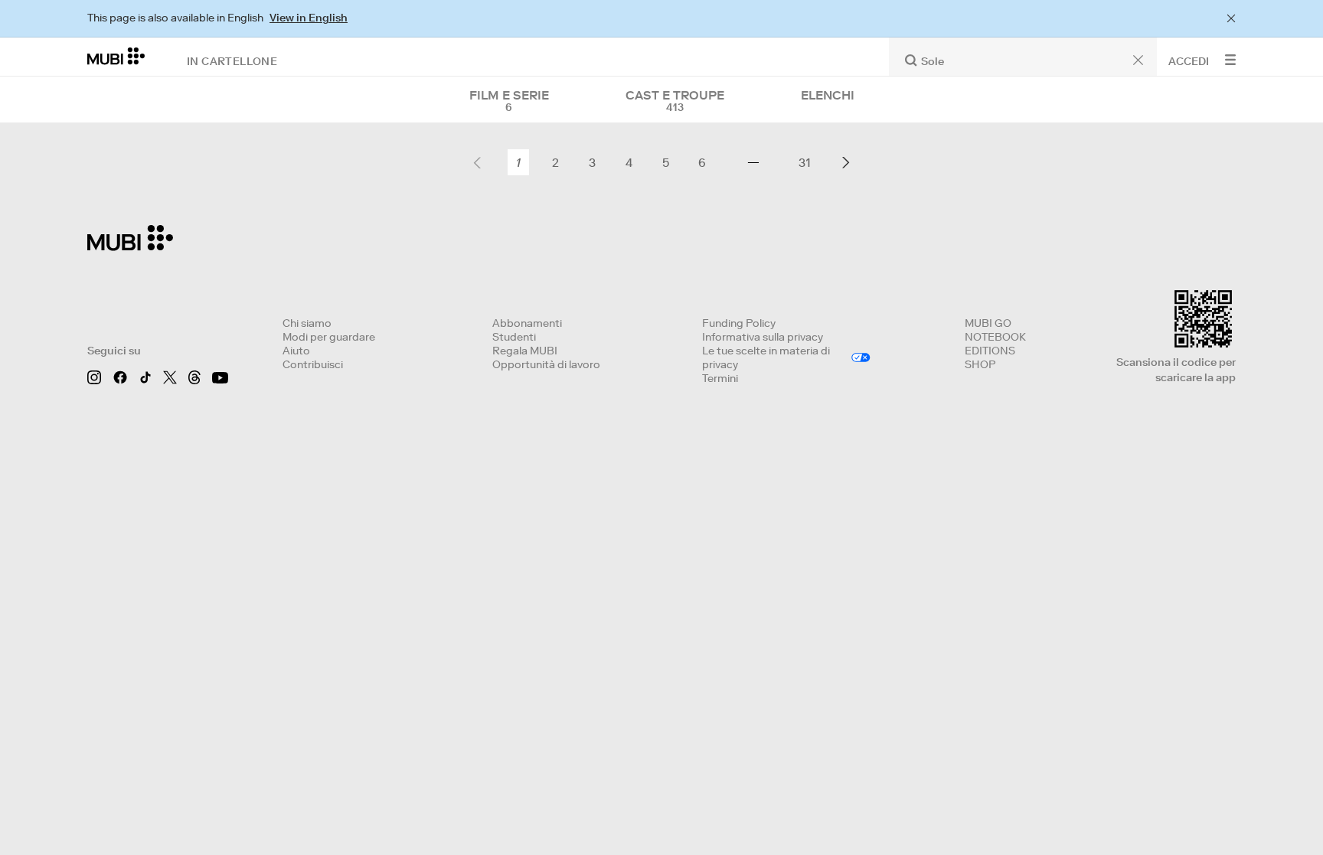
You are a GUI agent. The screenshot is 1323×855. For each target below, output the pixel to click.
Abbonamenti (527, 323)
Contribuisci (313, 364)
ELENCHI (827, 95)
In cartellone (232, 60)
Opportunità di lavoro (546, 364)
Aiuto (296, 350)
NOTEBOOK (995, 337)
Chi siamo (307, 323)
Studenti (514, 337)
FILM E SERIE (509, 101)
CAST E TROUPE (675, 101)
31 (805, 162)
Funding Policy (739, 323)
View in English (309, 17)
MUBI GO (988, 323)
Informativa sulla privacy (762, 337)
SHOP (980, 364)
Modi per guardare (329, 337)
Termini (720, 378)
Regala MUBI (524, 350)
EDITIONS (990, 350)
